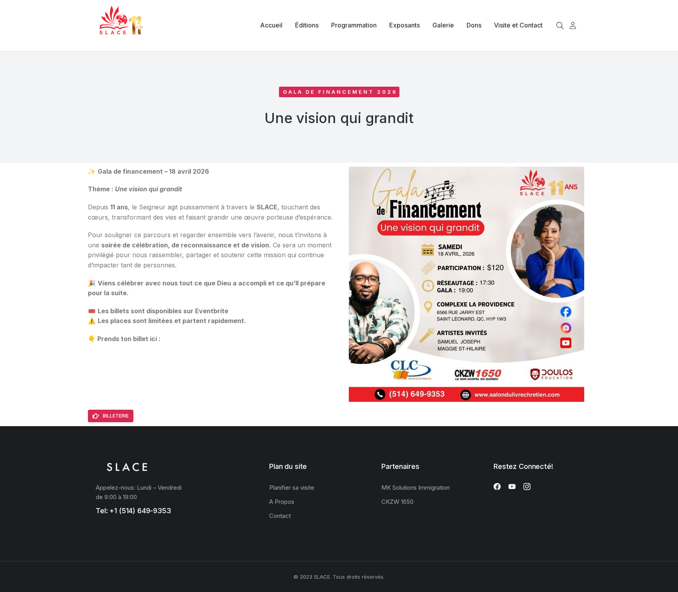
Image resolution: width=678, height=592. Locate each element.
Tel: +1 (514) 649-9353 (133, 511)
